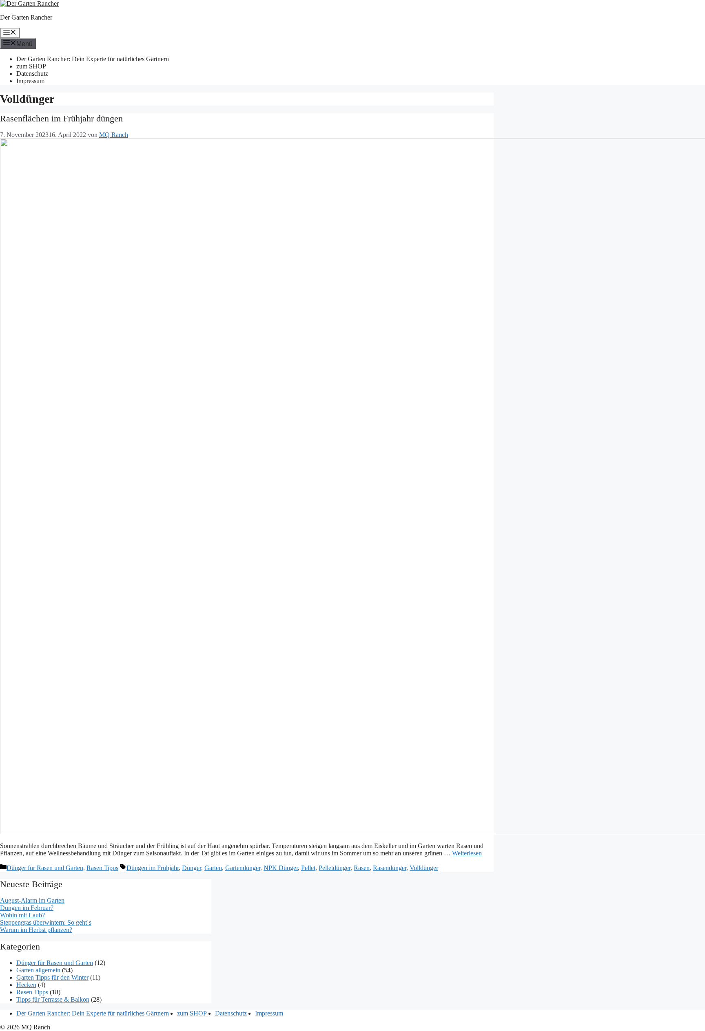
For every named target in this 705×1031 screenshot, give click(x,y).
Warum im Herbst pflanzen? (36, 929)
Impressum (30, 80)
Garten (213, 867)
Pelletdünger (334, 867)
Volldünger (424, 867)
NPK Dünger (281, 867)
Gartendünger (242, 867)
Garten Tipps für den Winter (52, 977)
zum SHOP (31, 66)
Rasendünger (389, 867)
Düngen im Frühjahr (152, 867)
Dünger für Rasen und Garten (45, 867)
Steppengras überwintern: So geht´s (45, 922)
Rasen (362, 867)
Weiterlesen (467, 853)
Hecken (26, 984)
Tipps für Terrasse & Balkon (52, 999)
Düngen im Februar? (26, 907)
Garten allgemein (38, 970)
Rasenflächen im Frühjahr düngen (61, 118)
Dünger (191, 867)
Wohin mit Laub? (22, 915)
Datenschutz (32, 73)
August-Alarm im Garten (32, 900)
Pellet (308, 867)
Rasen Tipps (102, 867)
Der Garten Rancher (26, 17)
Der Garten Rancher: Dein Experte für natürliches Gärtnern (92, 58)
